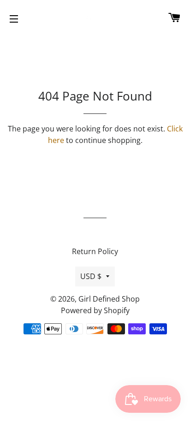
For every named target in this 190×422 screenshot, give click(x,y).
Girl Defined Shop (109, 299)
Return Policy (95, 251)
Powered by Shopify (95, 310)
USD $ (90, 276)
